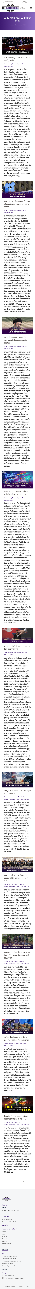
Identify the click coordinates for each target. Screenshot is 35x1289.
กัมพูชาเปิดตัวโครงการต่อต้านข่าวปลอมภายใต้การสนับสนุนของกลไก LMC (16, 878)
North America (6, 1239)
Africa (4, 1231)
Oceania (4, 1241)
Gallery (4, 1269)
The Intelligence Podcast (9, 1256)
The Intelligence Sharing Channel (14, 1278)
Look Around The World (17, 797)
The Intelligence (9, 1275)
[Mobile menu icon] (31, 8)
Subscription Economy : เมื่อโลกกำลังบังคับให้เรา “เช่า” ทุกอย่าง (16, 493)
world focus (7, 210)
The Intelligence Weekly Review (11, 1261)
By (17, 64)
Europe (4, 1236)
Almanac (5, 1250)
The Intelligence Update (9, 1258)
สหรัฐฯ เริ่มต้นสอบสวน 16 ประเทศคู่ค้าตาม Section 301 (17, 792)
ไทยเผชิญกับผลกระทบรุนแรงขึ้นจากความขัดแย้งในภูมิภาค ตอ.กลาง (16, 1117)
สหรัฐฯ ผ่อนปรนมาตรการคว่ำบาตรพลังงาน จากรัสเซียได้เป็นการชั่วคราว (16, 1039)
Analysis (6, 64)
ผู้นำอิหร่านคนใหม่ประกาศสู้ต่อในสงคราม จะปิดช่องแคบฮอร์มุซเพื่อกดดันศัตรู (15, 340)
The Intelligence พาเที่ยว (9, 1266)
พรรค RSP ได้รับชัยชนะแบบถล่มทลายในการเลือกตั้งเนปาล (17, 648)
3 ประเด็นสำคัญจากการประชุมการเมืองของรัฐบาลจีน (17, 59)
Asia (3, 1234)
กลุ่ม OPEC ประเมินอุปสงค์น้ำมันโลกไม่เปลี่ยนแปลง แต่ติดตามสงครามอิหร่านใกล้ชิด (17, 204)
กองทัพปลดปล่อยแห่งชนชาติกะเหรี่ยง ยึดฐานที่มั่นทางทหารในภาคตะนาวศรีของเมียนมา (17, 955)
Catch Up (7, 797)
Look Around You (15, 1122)
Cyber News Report (8, 1263)
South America (6, 1243)
